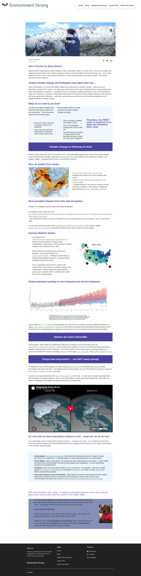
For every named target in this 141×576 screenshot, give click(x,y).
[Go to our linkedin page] (111, 60)
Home (80, 5)
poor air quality (83, 352)
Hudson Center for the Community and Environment (82, 479)
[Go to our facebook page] (103, 60)
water (96, 367)
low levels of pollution (38, 371)
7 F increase (47, 324)
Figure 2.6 (64, 239)
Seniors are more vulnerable (39, 228)
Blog (87, 5)
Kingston (45, 470)
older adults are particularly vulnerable (48, 327)
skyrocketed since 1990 (69, 157)
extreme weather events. (102, 352)
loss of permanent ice (63, 376)
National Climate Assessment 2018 (45, 239)
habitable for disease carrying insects (70, 226)
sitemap (30, 572)
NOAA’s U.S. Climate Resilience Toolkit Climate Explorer (72, 315)
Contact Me (113, 5)
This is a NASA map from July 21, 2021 (87, 173)
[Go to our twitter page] (107, 60)
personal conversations (55, 456)
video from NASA (37, 376)
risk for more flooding (40, 256)
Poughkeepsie (56, 470)
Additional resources (99, 5)
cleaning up (77, 470)
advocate (98, 470)
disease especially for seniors (95, 189)
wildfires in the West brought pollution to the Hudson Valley (89, 181)
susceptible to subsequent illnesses (42, 347)
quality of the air (75, 367)
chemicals (63, 352)
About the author (127, 5)
